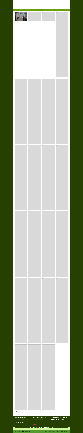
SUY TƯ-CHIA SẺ (46, 9)
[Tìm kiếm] (63, 10)
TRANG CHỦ (17, 9)
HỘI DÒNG (25, 9)
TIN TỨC (21, 9)
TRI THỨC (56, 9)
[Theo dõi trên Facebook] (33, 424)
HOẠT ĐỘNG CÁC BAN (39, 9)
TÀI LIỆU (52, 9)
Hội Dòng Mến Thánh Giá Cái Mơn (26, 431)
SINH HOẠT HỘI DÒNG (31, 9)
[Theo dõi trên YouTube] (35, 424)
